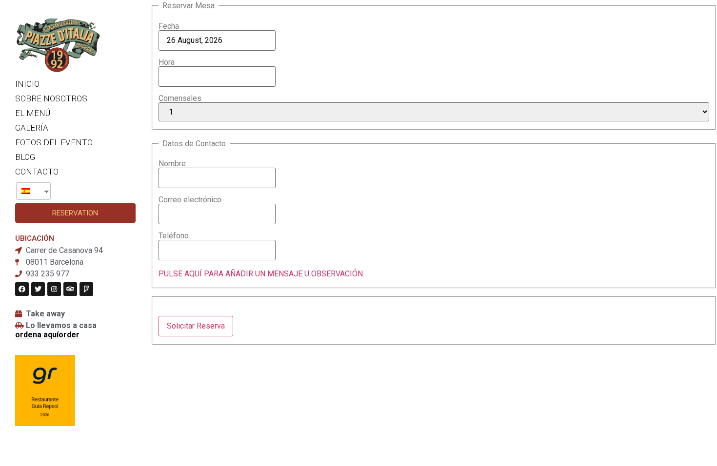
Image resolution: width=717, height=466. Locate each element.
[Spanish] (29, 191)
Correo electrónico (190, 200)
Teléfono (174, 236)
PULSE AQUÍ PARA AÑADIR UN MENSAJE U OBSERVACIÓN (261, 273)
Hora (167, 62)
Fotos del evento (54, 142)
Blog (25, 157)
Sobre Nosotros (51, 98)
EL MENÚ (32, 113)
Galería (31, 128)
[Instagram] (54, 289)
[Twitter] (38, 289)
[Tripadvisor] (70, 289)
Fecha (169, 26)
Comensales (180, 98)
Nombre (172, 164)
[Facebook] (22, 289)
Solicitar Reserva (196, 325)
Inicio (27, 84)
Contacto (37, 171)
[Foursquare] (86, 289)
